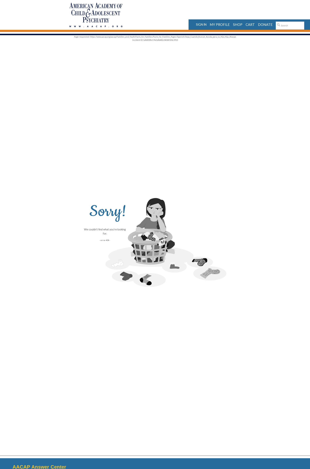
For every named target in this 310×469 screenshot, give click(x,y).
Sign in (201, 24)
